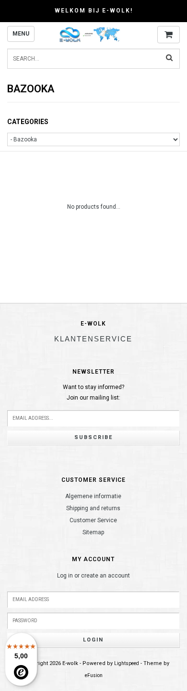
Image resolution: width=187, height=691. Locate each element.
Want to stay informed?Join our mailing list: (93, 392)
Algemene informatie (93, 496)
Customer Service (93, 520)
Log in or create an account (93, 575)
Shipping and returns (93, 508)
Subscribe (93, 437)
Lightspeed (126, 663)
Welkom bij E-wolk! (94, 10)
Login (93, 640)
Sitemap (93, 532)
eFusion (94, 675)
